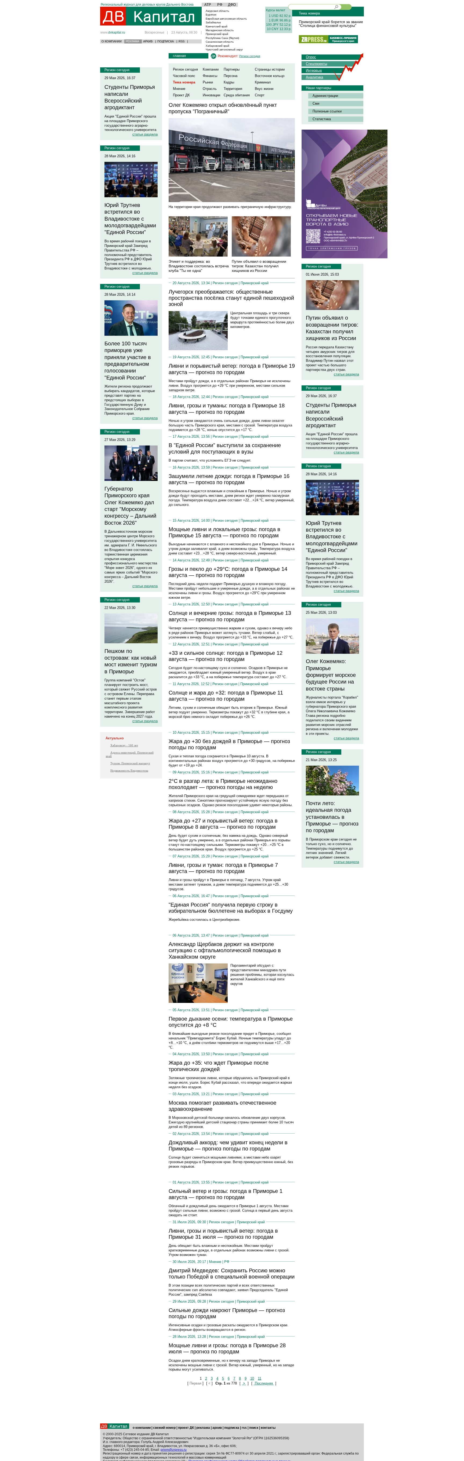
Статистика (322, 119)
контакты (268, 1428)
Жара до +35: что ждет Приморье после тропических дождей (219, 1066)
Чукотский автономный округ (224, 49)
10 (252, 1378)
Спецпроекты (316, 64)
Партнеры (232, 69)
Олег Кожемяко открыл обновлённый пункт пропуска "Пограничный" (223, 108)
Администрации (325, 96)
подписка (231, 1428)
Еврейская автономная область (226, 18)
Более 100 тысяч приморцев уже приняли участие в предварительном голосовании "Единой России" (127, 361)
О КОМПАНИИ (112, 41)
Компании (211, 69)
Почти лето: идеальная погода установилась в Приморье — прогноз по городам (332, 816)
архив (217, 1428)
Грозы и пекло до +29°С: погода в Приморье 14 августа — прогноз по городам (228, 572)
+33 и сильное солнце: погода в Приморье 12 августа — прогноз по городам (225, 656)
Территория (233, 89)
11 (259, 1378)
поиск (253, 1428)
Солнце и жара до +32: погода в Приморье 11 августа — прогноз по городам (226, 696)
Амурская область (217, 10)
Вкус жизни (264, 89)
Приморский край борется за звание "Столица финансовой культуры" (331, 24)
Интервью (314, 70)
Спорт (259, 95)
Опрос (311, 57)
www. (112, 32)
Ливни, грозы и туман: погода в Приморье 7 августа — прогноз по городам (223, 868)
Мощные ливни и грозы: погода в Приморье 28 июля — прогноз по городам (227, 1348)
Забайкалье (213, 22)
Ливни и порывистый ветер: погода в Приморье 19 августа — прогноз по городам (232, 369)
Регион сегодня (116, 70)
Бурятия (211, 14)
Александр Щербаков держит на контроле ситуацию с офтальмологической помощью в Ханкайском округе (225, 950)
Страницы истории (270, 69)
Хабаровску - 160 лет (124, 745)
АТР (207, 5)
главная (179, 56)
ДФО (232, 5)
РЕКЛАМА (132, 41)
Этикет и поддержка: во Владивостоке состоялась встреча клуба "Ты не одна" (199, 266)
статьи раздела (145, 134)
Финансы (210, 76)
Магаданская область (220, 30)
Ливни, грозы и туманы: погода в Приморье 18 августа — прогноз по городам (227, 409)
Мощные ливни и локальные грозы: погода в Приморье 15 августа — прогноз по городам (224, 532)
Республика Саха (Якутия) (222, 37)
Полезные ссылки (327, 111)
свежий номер (164, 1428)
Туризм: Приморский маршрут (130, 763)
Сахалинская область (220, 41)
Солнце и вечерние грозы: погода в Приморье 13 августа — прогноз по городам (230, 616)
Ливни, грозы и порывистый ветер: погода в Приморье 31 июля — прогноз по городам (223, 1234)
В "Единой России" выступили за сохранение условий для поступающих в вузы (225, 448)
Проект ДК (181, 95)
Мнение (179, 89)
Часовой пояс (184, 76)
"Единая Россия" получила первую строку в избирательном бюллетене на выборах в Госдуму (231, 908)
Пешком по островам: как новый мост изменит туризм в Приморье (130, 661)
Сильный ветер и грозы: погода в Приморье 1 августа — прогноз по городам (225, 1194)
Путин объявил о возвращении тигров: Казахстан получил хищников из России (259, 266)
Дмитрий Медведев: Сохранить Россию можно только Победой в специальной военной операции (232, 1274)
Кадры (229, 82)
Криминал (263, 82)
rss (244, 1428)
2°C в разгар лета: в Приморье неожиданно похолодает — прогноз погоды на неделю (223, 784)
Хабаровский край (217, 45)
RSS (181, 41)
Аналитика (314, 77)
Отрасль (210, 89)
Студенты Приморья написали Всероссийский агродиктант (129, 97)
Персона (230, 76)
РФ (219, 5)
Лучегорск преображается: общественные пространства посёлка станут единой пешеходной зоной (231, 298)
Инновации (211, 95)
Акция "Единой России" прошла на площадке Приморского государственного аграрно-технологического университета (130, 123)
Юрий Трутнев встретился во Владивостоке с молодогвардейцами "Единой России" (130, 218)
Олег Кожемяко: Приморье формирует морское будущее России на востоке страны (331, 674)
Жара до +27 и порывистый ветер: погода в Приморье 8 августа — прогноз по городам (223, 824)
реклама (203, 1428)
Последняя (264, 1383)
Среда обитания (237, 95)
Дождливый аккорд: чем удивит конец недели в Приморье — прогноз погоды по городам (228, 1145)
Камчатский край (216, 26)
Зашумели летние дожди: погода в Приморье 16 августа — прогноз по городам (229, 479)
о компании (142, 1428)
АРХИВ (148, 41)
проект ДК (186, 1428)
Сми (316, 103)
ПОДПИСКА (165, 41)
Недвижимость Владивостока (129, 770)
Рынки (208, 82)
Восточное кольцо (269, 76)
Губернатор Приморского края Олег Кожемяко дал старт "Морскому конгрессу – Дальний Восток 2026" (130, 506)
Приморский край (217, 33)
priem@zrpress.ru (174, 1450)
